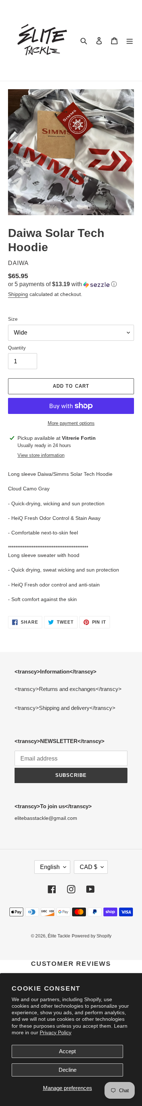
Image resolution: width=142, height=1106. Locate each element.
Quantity (17, 348)
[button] (62, 284)
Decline (67, 1070)
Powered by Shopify (91, 936)
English (50, 867)
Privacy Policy (55, 1032)
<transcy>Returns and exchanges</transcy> (68, 689)
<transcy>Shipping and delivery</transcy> (65, 708)
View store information (40, 455)
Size (12, 319)
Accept (67, 1051)
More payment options (71, 423)
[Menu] (129, 40)
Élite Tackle (59, 936)
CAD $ (88, 867)
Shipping (18, 294)
